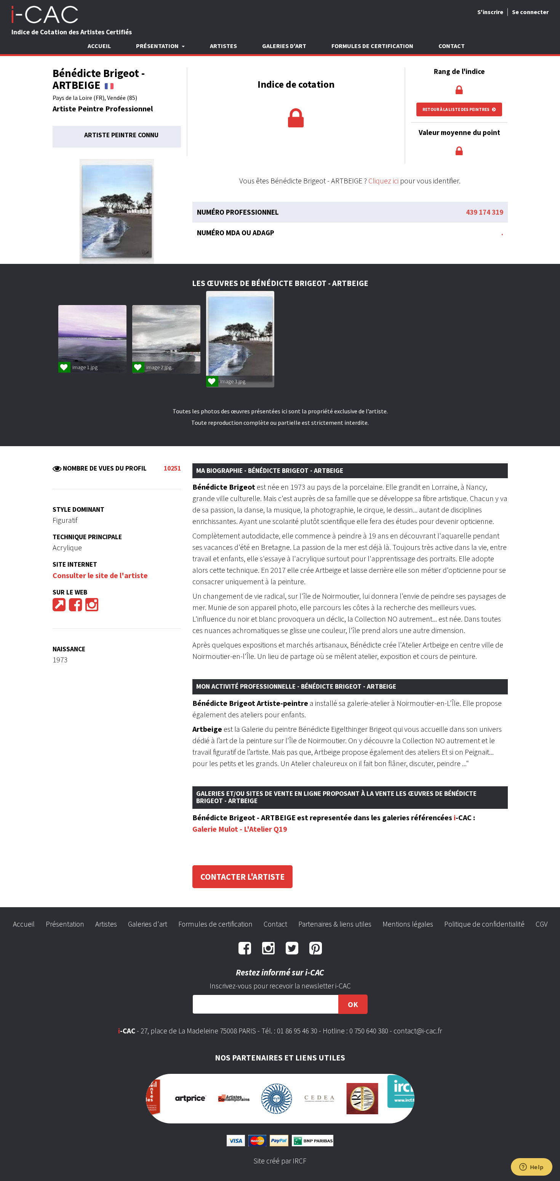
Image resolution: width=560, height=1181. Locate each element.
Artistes (223, 46)
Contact (451, 46)
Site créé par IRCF (280, 1154)
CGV (541, 924)
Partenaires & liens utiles (334, 924)
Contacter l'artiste (242, 876)
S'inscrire (490, 12)
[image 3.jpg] (240, 339)
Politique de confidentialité (484, 924)
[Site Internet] (59, 607)
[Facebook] (75, 607)
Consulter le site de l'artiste (100, 575)
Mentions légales (407, 924)
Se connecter (530, 12)
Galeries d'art (284, 46)
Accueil (99, 46)
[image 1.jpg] (92, 339)
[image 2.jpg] (166, 339)
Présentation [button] (158, 46)
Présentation (65, 924)
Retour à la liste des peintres (456, 109)
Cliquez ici (383, 180)
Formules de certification (372, 46)
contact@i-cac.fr (418, 1030)
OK (353, 1004)
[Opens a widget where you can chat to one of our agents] (531, 1167)
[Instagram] (91, 607)
